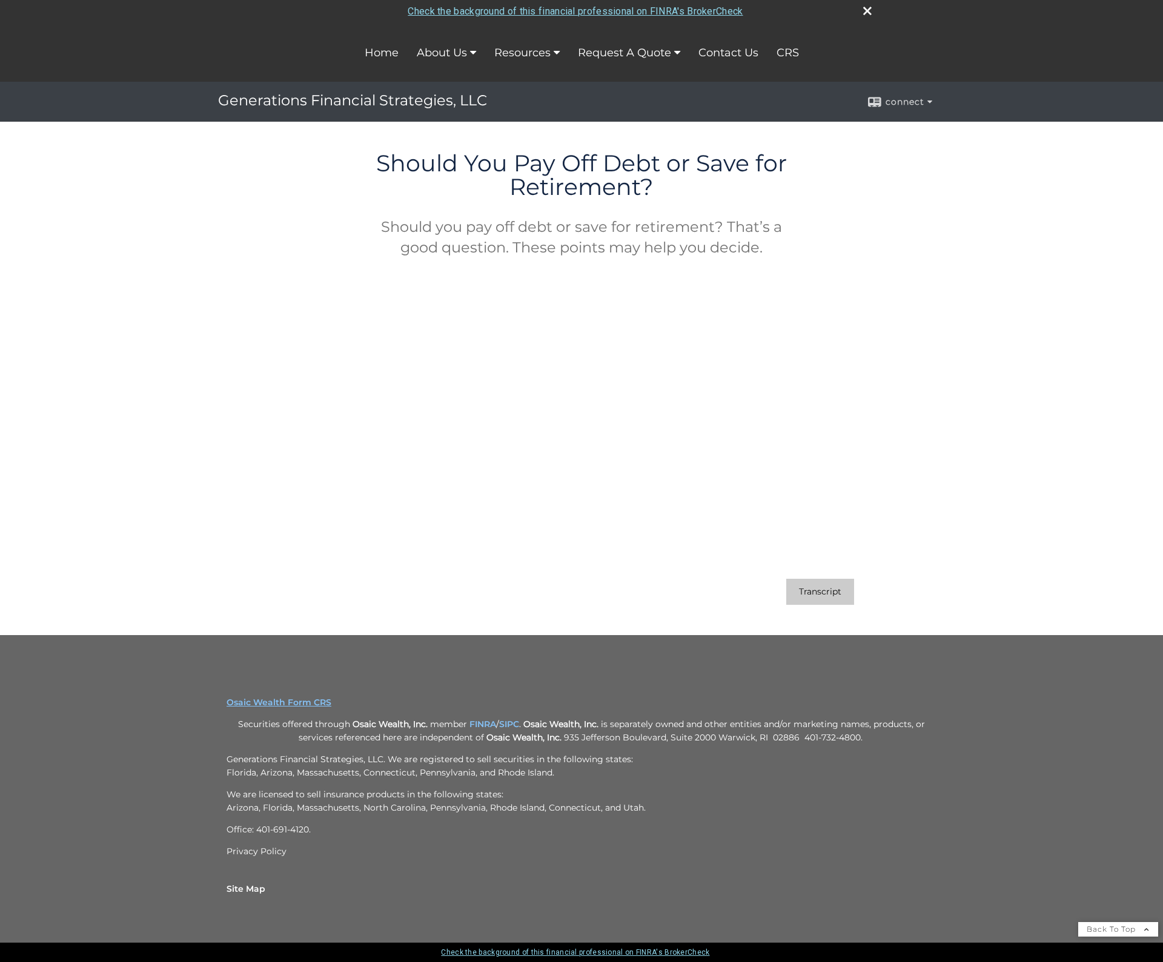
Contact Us (728, 52)
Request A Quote (624, 52)
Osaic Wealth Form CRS (279, 702)
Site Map (246, 888)
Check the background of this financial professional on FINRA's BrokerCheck (575, 11)
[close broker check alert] (867, 11)
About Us (442, 52)
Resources (522, 52)
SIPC (509, 724)
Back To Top (1112, 929)
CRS (788, 52)
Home (382, 52)
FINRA (481, 724)
